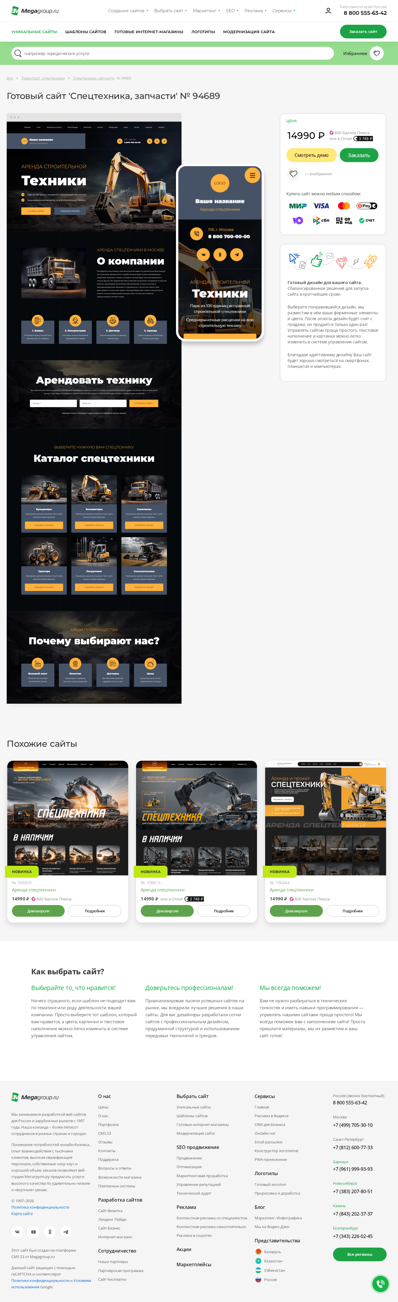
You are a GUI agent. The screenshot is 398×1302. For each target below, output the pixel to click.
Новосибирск (345, 1183)
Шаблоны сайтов (86, 31)
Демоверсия (38, 910)
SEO (230, 10)
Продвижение (189, 1158)
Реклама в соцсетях (194, 1235)
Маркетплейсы (194, 1264)
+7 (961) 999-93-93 (353, 1169)
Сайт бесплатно (112, 1279)
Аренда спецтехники (34, 890)
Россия (270, 1279)
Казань (339, 1205)
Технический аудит (194, 1193)
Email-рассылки (268, 1142)
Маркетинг (204, 10)
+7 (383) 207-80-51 (353, 1191)
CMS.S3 (104, 1133)
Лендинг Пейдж (112, 1219)
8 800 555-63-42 (365, 13)
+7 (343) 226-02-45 (353, 1236)
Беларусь (272, 1251)
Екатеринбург (345, 1228)
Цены (103, 1107)
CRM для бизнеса (270, 1124)
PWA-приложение (271, 1159)
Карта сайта (22, 1213)
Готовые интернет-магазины (149, 31)
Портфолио (108, 1124)
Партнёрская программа (120, 1270)
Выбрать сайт (168, 10)
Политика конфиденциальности (40, 1207)
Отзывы (105, 1142)
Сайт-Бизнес (109, 1228)
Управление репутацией (199, 1184)
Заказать (359, 155)
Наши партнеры (113, 1261)
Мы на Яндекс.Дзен (272, 1226)
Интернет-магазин (115, 1236)
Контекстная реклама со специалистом (212, 1218)
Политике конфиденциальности (40, 1280)
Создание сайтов (126, 10)
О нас (103, 1115)
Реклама (253, 10)
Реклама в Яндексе (271, 1115)
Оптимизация (189, 1166)
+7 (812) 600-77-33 (353, 1147)
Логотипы (203, 31)
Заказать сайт (363, 31)
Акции (184, 1249)
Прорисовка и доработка (277, 1193)
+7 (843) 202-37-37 (353, 1214)
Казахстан (273, 1261)
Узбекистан (274, 1270)
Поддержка (108, 1159)
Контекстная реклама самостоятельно (211, 1226)
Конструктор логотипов (276, 1150)
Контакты (107, 1150)
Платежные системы (116, 1186)
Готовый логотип (270, 1184)
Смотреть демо (312, 155)
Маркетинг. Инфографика (278, 1218)
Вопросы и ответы (114, 1168)
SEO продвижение (198, 1147)
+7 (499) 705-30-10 (353, 1125)
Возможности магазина (119, 1177)
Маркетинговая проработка (202, 1175)
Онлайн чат (265, 1133)
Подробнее (95, 910)
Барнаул (340, 1161)
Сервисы (282, 10)
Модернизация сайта (249, 31)
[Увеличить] (117, 851)
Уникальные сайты (34, 31)
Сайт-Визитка (110, 1210)
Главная (262, 1107)
